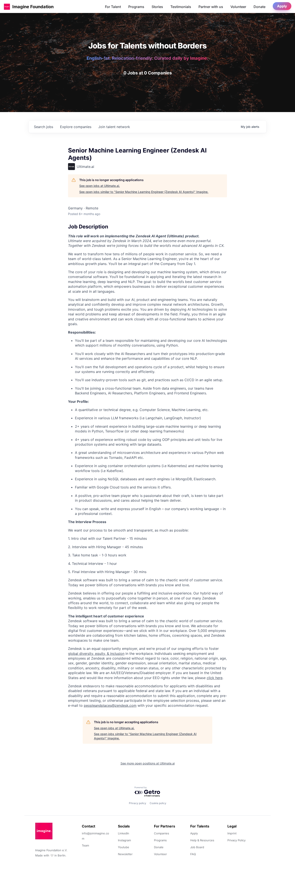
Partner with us (210, 7)
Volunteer (238, 7)
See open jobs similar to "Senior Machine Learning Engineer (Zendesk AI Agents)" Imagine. (143, 192)
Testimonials (180, 7)
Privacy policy (137, 803)
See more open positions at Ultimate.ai (148, 763)
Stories (157, 7)
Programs (136, 7)
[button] (7, 6)
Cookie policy (158, 803)
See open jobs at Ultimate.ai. (99, 186)
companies (75, 127)
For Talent (113, 7)
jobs (43, 127)
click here (214, 678)
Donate (259, 7)
